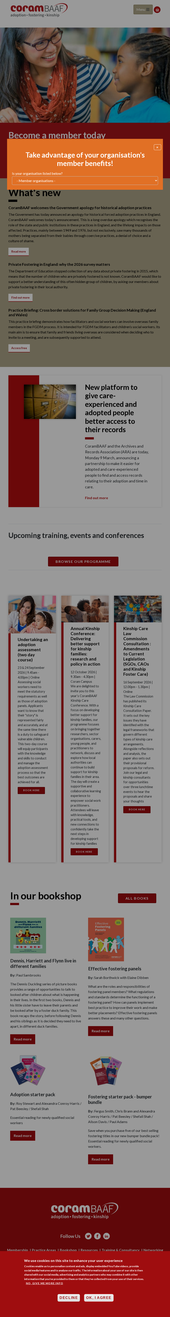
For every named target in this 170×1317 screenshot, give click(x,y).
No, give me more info (44, 1283)
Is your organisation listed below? (37, 173)
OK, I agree (99, 1298)
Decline (69, 1298)
